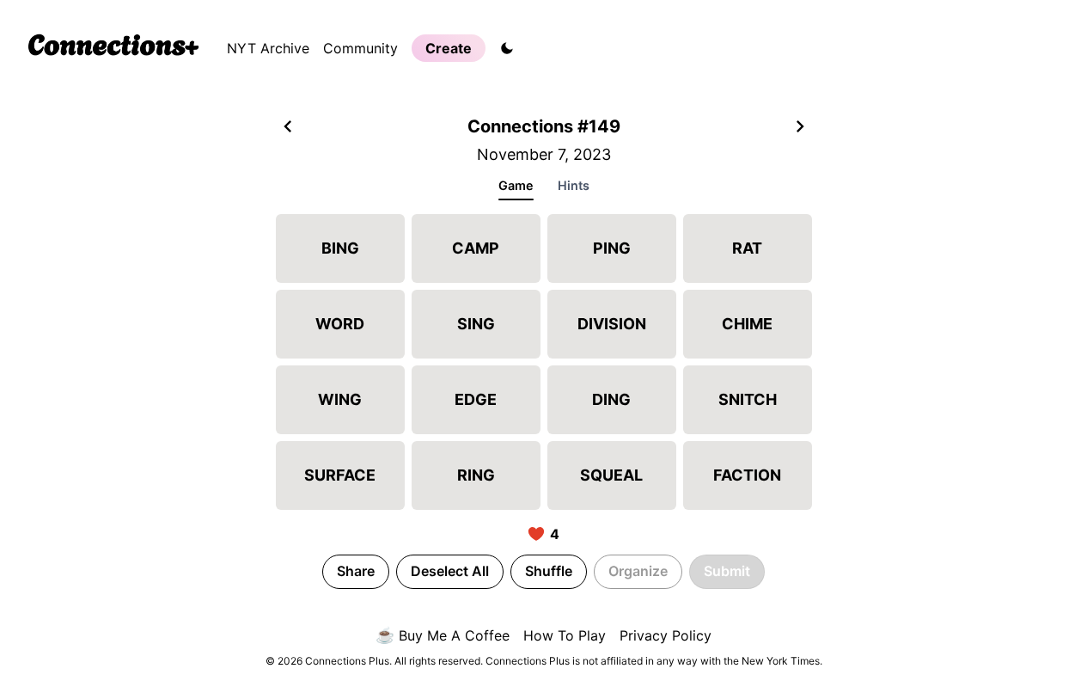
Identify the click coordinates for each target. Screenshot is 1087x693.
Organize (638, 571)
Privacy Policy (665, 635)
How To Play (564, 635)
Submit (727, 571)
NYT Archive (268, 48)
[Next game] (800, 128)
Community (360, 48)
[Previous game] (288, 128)
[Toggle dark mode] (507, 48)
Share (356, 571)
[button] (340, 248)
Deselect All (450, 571)
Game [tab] (516, 185)
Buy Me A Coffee (443, 635)
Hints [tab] (573, 185)
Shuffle (548, 571)
